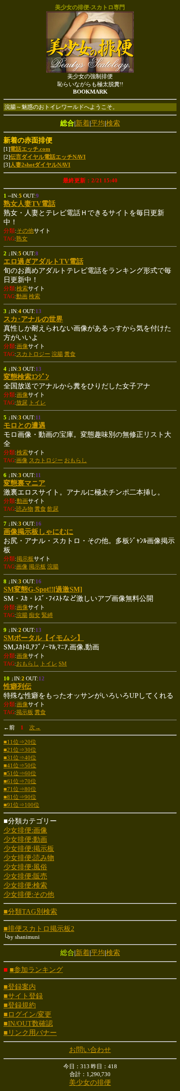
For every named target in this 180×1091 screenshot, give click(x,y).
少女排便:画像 (25, 830)
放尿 (22, 402)
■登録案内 (19, 986)
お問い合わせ (90, 1049)
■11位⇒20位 (19, 742)
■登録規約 (19, 1005)
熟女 (22, 238)
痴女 (34, 615)
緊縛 (47, 615)
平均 (98, 123)
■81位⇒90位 (19, 797)
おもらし (75, 460)
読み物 (24, 508)
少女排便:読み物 (28, 857)
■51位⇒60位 (19, 773)
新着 (83, 123)
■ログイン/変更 (27, 1014)
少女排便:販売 (25, 876)
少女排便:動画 (25, 839)
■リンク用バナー (30, 1032)
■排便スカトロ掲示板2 (38, 928)
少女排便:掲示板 (28, 848)
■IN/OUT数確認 (28, 1023)
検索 (113, 123)
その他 (25, 230)
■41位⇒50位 (19, 765)
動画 (22, 296)
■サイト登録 (23, 996)
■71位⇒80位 (19, 789)
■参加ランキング (36, 969)
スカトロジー (33, 354)
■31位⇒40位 (19, 757)
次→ (35, 727)
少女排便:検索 (25, 885)
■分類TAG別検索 (30, 911)
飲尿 (53, 508)
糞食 (70, 354)
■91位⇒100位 (21, 805)
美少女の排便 (90, 1082)
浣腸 (57, 354)
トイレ (37, 402)
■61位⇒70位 (19, 781)
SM (63, 663)
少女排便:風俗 (25, 867)
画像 (22, 346)
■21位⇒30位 (19, 749)
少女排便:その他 (28, 894)
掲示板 (25, 558)
